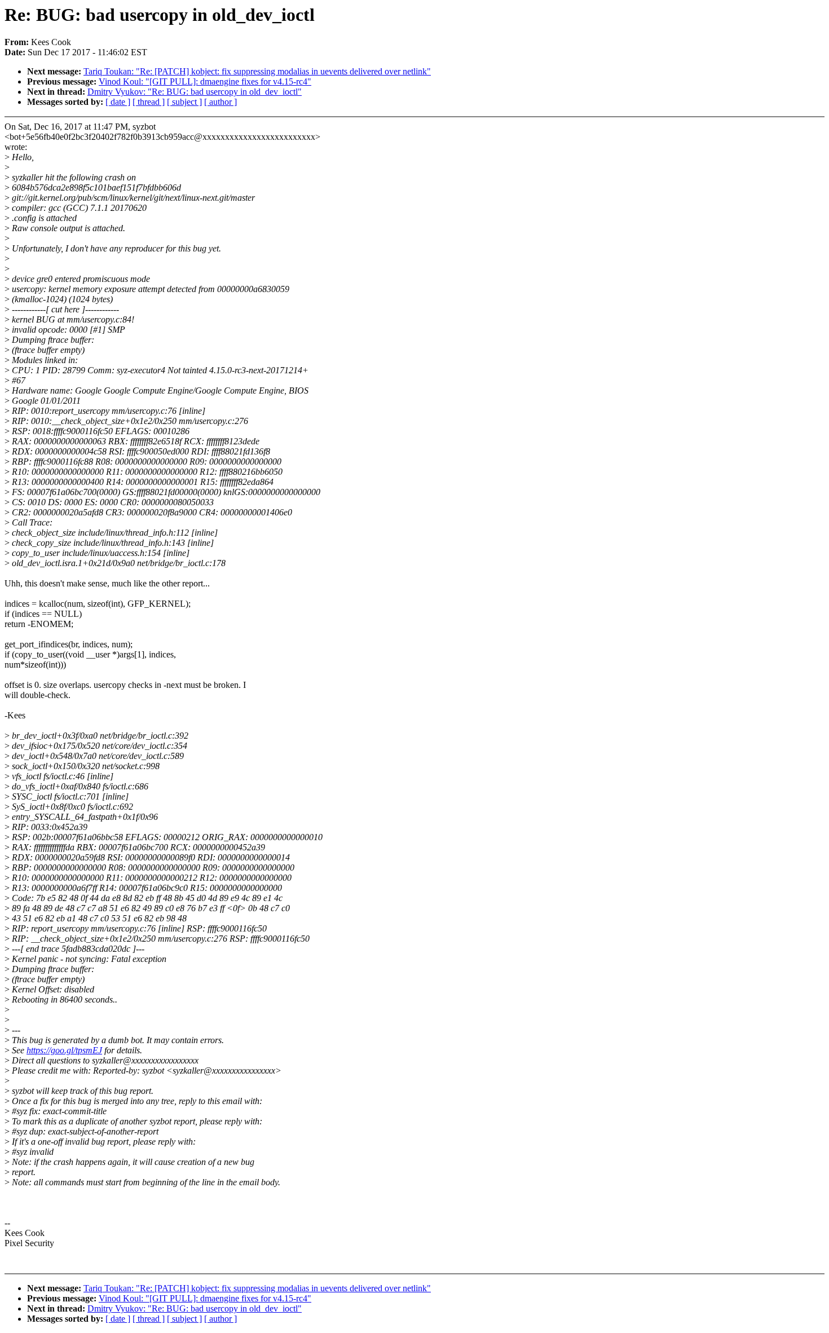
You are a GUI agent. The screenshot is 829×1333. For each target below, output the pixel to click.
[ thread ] (149, 102)
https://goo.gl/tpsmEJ (64, 1050)
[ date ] (117, 102)
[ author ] (220, 102)
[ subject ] (184, 102)
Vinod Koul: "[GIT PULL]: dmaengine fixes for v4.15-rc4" (205, 81)
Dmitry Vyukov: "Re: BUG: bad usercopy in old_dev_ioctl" (194, 91)
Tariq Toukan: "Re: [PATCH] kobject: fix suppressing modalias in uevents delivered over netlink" (257, 71)
